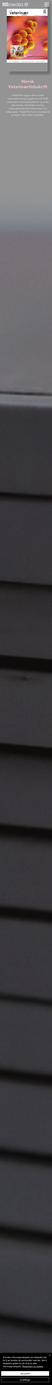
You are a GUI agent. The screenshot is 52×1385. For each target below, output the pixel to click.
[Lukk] (47, 1356)
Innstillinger (25, 1379)
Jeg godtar (25, 1373)
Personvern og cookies (32, 1366)
